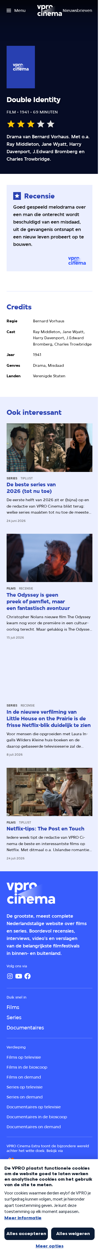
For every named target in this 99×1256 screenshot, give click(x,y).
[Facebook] (27, 976)
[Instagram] (10, 976)
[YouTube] (18, 976)
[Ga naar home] (49, 10)
